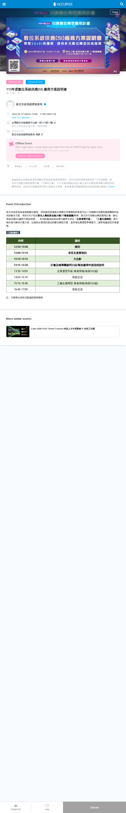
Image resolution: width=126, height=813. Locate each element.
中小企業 (33, 166)
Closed (94, 807)
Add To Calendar (20, 117)
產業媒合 (18, 166)
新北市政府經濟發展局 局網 (26, 134)
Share (115, 12)
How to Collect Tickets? (30, 155)
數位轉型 (60, 166)
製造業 (47, 166)
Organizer (16, 809)
